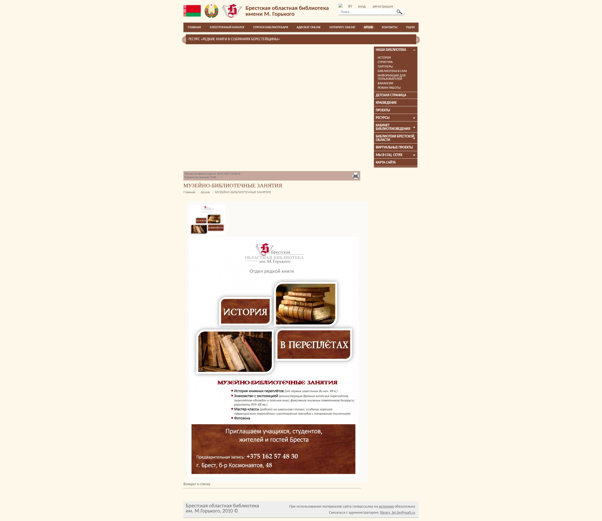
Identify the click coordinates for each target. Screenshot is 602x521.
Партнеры (385, 66)
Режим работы (389, 88)
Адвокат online (309, 27)
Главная (194, 27)
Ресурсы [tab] (383, 118)
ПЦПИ (410, 27)
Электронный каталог (227, 27)
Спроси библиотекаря (270, 27)
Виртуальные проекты (394, 147)
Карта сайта (386, 162)
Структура (385, 62)
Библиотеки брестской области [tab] (395, 138)
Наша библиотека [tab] (391, 50)
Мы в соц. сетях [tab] (389, 155)
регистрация (383, 6)
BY (350, 6)
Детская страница (391, 95)
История (384, 58)
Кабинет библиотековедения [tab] (393, 127)
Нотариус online (342, 27)
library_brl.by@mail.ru (397, 513)
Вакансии (385, 83)
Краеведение (386, 103)
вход (362, 6)
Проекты (383, 110)
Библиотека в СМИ (392, 71)
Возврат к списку (196, 484)
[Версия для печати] (355, 176)
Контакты (389, 27)
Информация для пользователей (392, 77)
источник (386, 507)
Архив (368, 27)
